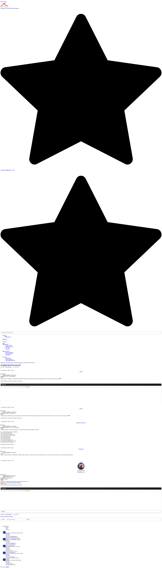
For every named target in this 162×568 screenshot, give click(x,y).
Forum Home (8, 358)
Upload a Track (9, 345)
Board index (3, 362)
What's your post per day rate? (9, 552)
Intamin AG (6, 539)
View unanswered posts (10, 360)
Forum (5, 357)
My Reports (8, 354)
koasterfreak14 (14, 536)
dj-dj (12, 563)
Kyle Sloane (81, 449)
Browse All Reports (9, 352)
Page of (8, 366)
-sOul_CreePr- (7, 532)
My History (8, 347)
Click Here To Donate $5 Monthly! (14, 482)
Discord (5, 339)
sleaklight (6, 479)
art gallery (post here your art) (11, 365)
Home (5, 335)
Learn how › (28, 386)
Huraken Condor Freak (81, 422)
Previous (3, 511)
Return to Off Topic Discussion (7, 516)
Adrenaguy (8, 560)
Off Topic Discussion (18, 362)
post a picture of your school (8, 545)
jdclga (5, 546)
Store (5, 341)
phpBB (7, 566)
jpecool (81, 371)
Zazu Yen (12, 556)
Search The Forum (9, 359)
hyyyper (7, 553)
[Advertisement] (81, 397)
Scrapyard (8, 349)
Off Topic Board (9, 362)
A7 (11, 550)
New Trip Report (9, 353)
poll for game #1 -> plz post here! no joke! (11, 538)
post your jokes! (6, 559)
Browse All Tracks (9, 346)
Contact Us (9, 336)
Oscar (81, 461)
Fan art (4, 531)
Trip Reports (6, 351)
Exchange (6, 344)
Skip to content (4, 1)
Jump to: (3, 519)
